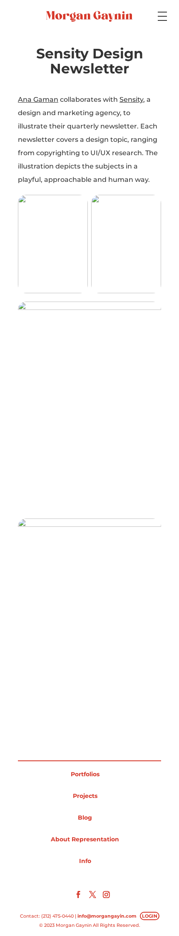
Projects (85, 796)
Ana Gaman (38, 99)
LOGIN (149, 916)
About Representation (85, 839)
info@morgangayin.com (107, 916)
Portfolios (85, 774)
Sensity (131, 99)
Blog (85, 817)
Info (85, 861)
